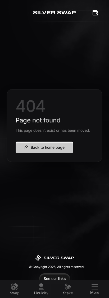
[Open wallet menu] (95, 12)
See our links (55, 278)
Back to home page (48, 147)
